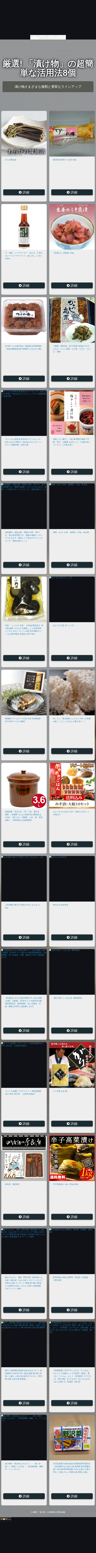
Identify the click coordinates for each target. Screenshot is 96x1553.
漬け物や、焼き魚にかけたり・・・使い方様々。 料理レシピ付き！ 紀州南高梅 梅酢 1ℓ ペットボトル (25, 1466)
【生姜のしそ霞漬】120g (63, 253)
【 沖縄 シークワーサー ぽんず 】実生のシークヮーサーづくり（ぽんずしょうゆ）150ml (23, 256)
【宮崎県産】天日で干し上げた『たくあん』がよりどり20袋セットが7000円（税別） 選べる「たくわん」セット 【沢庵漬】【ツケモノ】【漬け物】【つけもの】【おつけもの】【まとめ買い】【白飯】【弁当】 (72, 1376)
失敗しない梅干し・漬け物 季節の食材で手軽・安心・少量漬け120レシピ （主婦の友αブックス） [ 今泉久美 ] (71, 442)
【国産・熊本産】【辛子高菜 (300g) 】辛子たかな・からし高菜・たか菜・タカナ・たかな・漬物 (71, 349)
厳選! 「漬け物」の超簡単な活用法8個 (48, 68)
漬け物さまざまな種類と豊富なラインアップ (48, 87)
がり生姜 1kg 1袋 (60, 1091)
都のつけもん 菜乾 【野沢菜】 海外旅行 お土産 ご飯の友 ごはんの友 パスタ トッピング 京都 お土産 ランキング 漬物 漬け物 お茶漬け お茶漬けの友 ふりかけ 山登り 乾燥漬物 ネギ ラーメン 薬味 (24, 1283)
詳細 (25, 192)
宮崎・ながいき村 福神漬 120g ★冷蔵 (71, 532)
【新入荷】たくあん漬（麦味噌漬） (68, 998)
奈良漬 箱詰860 (12, 1184)
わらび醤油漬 (10, 160)
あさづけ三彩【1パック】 (64, 625)
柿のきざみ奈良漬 (60, 905)
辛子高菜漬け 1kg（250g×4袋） (66, 1184)
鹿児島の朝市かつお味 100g (64, 160)
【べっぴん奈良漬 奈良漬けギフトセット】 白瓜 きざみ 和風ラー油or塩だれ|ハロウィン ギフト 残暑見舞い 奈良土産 (23, 442)
